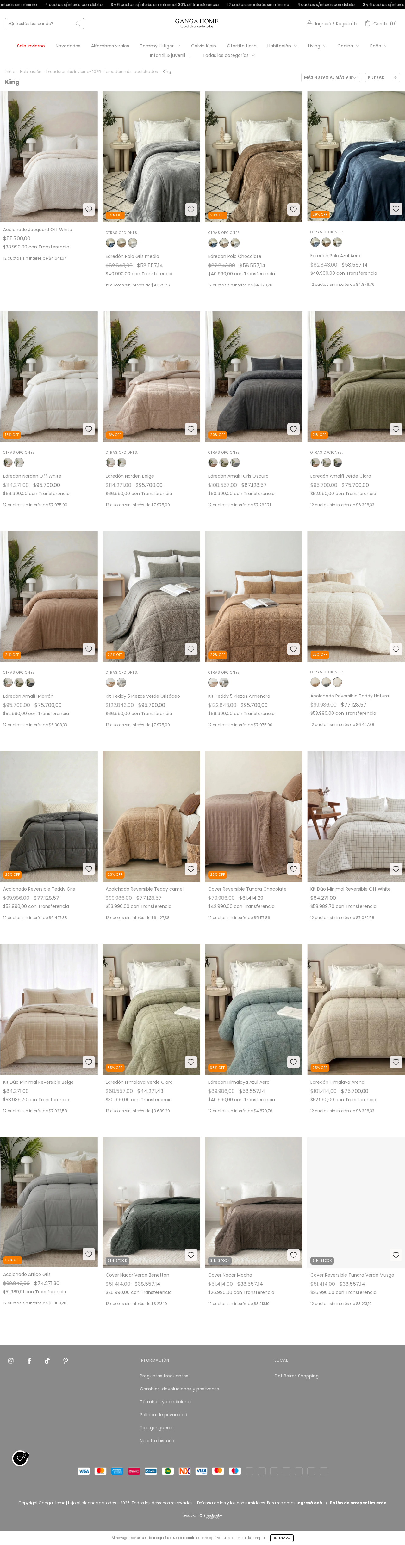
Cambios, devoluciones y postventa (179, 1389)
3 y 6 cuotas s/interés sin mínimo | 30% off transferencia (251, 4)
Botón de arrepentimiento (358, 1502)
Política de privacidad (163, 1415)
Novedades (68, 46)
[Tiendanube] (202, 1518)
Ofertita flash (242, 46)
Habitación (279, 46)
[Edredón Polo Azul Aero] (110, 243)
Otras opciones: (122, 232)
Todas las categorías (226, 55)
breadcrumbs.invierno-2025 (73, 71)
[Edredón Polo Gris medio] (132, 243)
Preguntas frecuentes (164, 1376)
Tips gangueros (157, 1428)
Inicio (10, 71)
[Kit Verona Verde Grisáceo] (121, 682)
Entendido (282, 1538)
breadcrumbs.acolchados (132, 71)
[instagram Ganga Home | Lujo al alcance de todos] (11, 1361)
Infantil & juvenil (168, 55)
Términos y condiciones (166, 1402)
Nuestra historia (157, 1441)
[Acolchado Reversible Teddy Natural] (337, 682)
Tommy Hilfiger (157, 46)
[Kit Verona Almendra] (110, 682)
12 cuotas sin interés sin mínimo (92, 4)
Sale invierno (31, 46)
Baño (376, 46)
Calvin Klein (203, 46)
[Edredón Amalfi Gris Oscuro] (235, 462)
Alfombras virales (110, 46)
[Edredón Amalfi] (224, 462)
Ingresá (323, 24)
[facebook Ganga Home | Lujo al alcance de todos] (30, 1361)
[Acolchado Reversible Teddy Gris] (326, 682)
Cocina (345, 46)
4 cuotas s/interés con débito (161, 4)
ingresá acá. (309, 1502)
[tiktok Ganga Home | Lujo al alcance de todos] (48, 1361)
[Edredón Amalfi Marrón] (213, 462)
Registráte (347, 24)
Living (314, 46)
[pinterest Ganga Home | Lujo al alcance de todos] (65, 1361)
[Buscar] (77, 23)
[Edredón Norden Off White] (19, 462)
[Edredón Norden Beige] (8, 462)
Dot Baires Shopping (297, 1376)
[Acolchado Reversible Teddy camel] (315, 682)
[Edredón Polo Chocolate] (121, 243)
